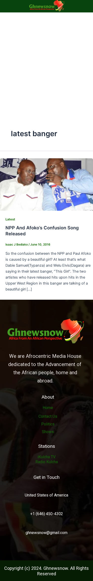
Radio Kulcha (46, 461)
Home (48, 407)
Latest (10, 219)
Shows (48, 431)
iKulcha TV (46, 457)
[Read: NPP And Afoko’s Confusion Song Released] (46, 184)
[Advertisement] (46, 61)
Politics (48, 424)
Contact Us (47, 416)
